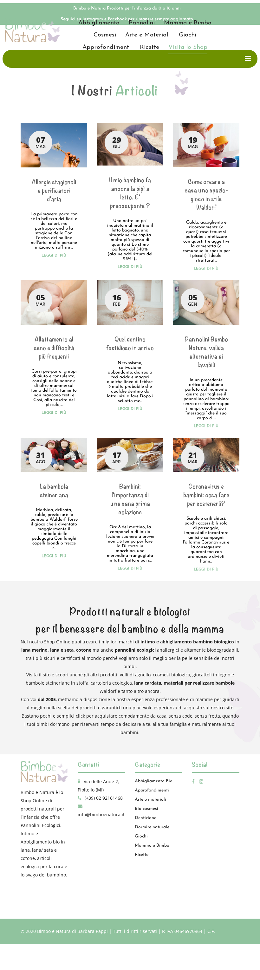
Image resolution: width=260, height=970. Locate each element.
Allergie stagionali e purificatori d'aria (54, 190)
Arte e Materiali (147, 35)
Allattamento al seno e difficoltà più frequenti (54, 348)
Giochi (187, 35)
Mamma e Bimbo (187, 23)
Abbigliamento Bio (153, 781)
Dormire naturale (152, 827)
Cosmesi (105, 35)
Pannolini (142, 23)
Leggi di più (54, 255)
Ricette (149, 47)
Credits (132, 957)
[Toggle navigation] (247, 59)
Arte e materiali (150, 799)
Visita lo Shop (187, 47)
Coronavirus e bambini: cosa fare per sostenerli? (206, 495)
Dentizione (145, 818)
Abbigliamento (99, 23)
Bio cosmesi (146, 808)
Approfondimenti (106, 47)
